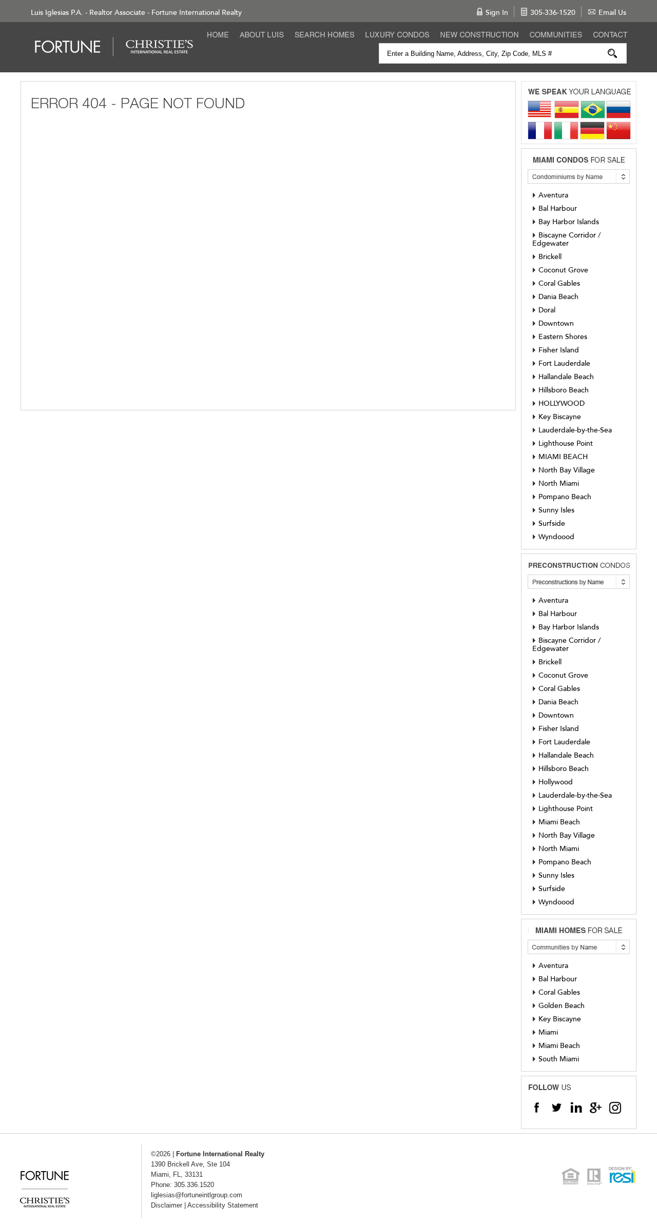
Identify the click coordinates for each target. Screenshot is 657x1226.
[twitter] (556, 1107)
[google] (595, 1107)
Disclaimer (166, 1205)
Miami (548, 1032)
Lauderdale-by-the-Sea (575, 430)
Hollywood (555, 782)
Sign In (497, 12)
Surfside (551, 523)
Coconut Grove (563, 270)
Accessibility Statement (222, 1205)
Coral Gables (559, 283)
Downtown (556, 323)
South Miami (558, 1059)
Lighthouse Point (565, 443)
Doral (546, 310)
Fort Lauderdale (564, 363)
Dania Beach (558, 296)
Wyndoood (556, 536)
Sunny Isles (556, 510)
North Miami (558, 483)
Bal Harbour (557, 208)
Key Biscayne (559, 416)
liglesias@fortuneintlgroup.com (196, 1195)
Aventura (553, 195)
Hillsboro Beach (563, 390)
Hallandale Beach (566, 376)
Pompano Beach (564, 496)
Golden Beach (561, 1005)
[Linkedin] (576, 1107)
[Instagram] (615, 1107)
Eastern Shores (562, 336)
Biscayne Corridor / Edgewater (566, 239)
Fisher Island (558, 350)
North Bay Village (566, 470)
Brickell (550, 256)
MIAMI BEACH (563, 456)
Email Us (612, 12)
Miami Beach (559, 822)
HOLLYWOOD (561, 403)
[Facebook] (537, 1107)
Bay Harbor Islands (568, 221)
